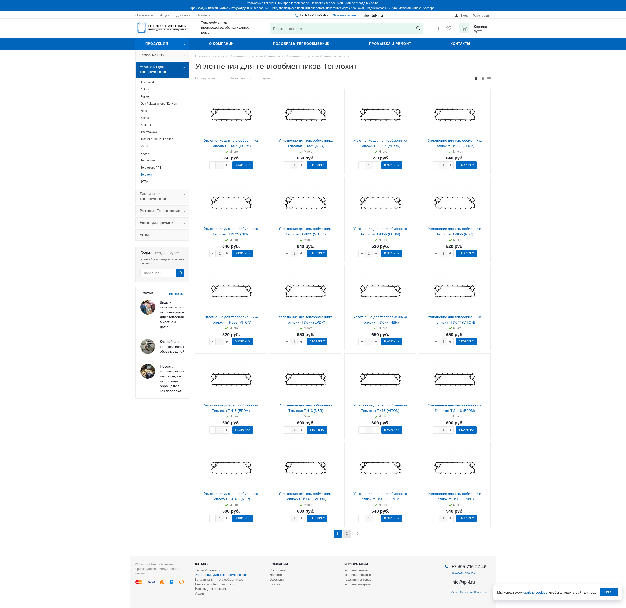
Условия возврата (357, 584)
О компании (221, 43)
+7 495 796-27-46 (314, 15)
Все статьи (176, 294)
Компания (279, 564)
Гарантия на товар (357, 579)
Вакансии (277, 579)
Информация (356, 564)
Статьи (275, 584)
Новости (276, 575)
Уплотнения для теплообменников (153, 69)
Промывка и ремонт (390, 43)
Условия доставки (357, 575)
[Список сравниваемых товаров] (437, 30)
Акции (144, 234)
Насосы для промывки (156, 223)
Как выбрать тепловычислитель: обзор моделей (175, 346)
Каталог (202, 564)
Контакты (461, 43)
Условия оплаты (356, 570)
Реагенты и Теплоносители (160, 211)
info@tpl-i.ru (372, 15)
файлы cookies (535, 592)
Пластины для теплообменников (153, 196)
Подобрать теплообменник (301, 43)
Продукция (156, 43)
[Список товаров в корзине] (474, 31)
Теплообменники (152, 55)
